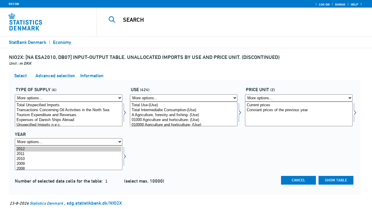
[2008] (68, 168)
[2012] (68, 149)
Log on (324, 4)
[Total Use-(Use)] (183, 105)
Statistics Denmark (46, 203)
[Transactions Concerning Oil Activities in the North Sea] (68, 110)
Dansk (340, 4)
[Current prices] (298, 105)
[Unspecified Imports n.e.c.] (68, 124)
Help (354, 4)
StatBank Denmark (27, 42)
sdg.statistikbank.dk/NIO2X (94, 203)
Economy (62, 42)
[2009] (68, 163)
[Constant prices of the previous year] (298, 110)
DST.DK (14, 4)
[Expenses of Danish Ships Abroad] (68, 120)
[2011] (68, 154)
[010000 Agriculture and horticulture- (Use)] (183, 124)
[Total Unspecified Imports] (68, 105)
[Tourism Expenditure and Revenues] (68, 115)
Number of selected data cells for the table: (59, 181)
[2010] (68, 158)
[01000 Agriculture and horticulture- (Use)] (183, 120)
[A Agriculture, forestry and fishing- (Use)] (183, 115)
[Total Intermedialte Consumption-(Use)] (183, 110)
